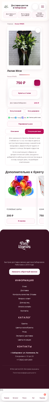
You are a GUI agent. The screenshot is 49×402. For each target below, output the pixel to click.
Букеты (25, 323)
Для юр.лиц (24, 302)
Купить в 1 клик (24, 93)
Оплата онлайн (24, 306)
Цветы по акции (24, 340)
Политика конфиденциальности (24, 373)
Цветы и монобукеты (24, 327)
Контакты (24, 311)
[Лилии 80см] (24, 47)
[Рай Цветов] (6, 6)
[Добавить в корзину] (37, 83)
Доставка (24, 290)
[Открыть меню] (42, 6)
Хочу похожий (15, 111)
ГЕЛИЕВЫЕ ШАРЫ (14, 209)
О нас (24, 286)
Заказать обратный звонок (24, 271)
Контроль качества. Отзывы (24, 294)
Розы (24, 332)
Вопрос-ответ (24, 298)
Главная (10, 24)
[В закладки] (38, 30)
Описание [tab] (15, 131)
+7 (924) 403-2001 (24, 360)
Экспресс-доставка (24, 336)
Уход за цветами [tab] (34, 131)
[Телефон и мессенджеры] (35, 6)
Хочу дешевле (33, 111)
